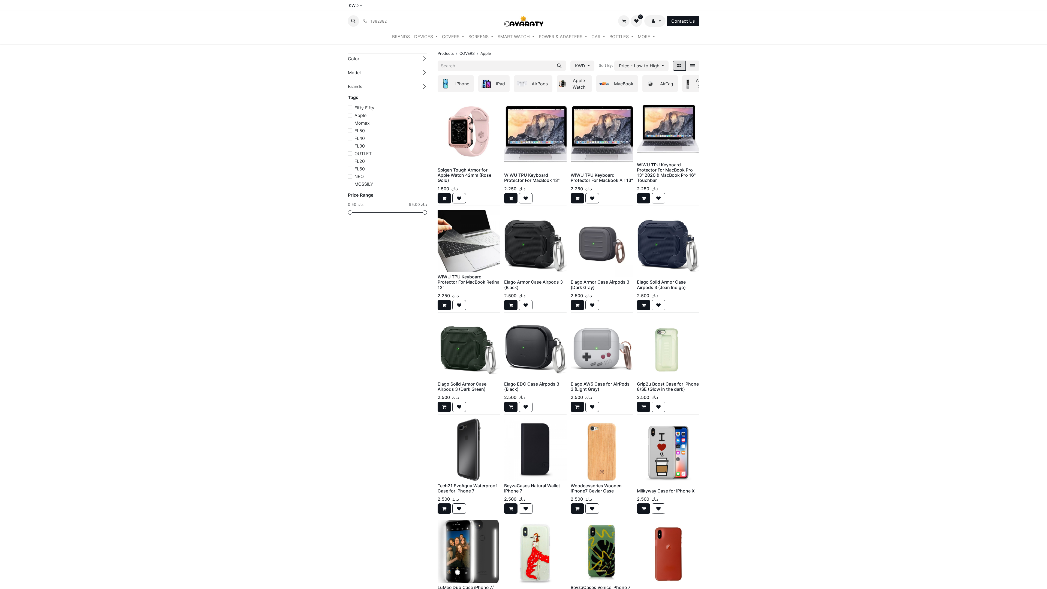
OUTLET (363, 153)
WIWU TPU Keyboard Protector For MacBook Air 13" (602, 177)
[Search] (559, 66)
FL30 (359, 146)
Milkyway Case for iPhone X (666, 491)
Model (354, 72)
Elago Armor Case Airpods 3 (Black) (533, 284)
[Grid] (679, 66)
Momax (362, 123)
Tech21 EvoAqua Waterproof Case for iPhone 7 (467, 488)
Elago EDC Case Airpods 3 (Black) (531, 386)
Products (446, 53)
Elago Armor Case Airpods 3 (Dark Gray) (600, 284)
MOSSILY (363, 184)
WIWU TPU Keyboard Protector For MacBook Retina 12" (469, 282)
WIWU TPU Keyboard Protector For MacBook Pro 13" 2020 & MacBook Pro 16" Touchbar (666, 172)
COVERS (467, 53)
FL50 (359, 130)
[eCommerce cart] (624, 21)
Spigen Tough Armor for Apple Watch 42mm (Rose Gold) (464, 175)
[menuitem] (401, 36)
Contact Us (683, 21)
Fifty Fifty (364, 107)
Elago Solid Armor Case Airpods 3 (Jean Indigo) (661, 284)
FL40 (359, 138)
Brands (355, 86)
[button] (353, 21)
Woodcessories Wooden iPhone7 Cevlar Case (596, 488)
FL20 (359, 161)
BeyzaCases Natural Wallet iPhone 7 (532, 488)
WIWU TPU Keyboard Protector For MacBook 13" (531, 177)
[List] (692, 66)
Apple (360, 115)
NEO (359, 176)
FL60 (359, 169)
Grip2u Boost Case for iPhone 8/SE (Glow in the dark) (668, 386)
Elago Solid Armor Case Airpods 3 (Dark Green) (462, 386)
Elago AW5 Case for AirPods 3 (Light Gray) (600, 386)
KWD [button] (580, 65)
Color (353, 58)
